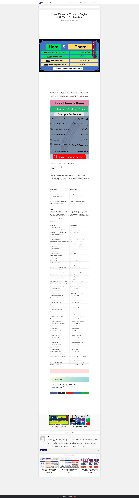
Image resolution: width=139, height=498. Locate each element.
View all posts (43, 450)
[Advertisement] (69, 30)
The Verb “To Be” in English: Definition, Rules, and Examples (89, 470)
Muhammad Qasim (65, 20)
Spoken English (93, 2)
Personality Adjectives (57, 387)
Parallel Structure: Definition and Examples (69, 469)
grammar (53, 98)
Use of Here (53, 168)
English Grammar (73, 2)
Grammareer (74, 496)
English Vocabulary (83, 2)
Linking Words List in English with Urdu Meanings (64, 386)
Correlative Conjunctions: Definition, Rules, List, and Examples (49, 470)
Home (66, 2)
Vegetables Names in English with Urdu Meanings (64, 384)
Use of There (53, 169)
